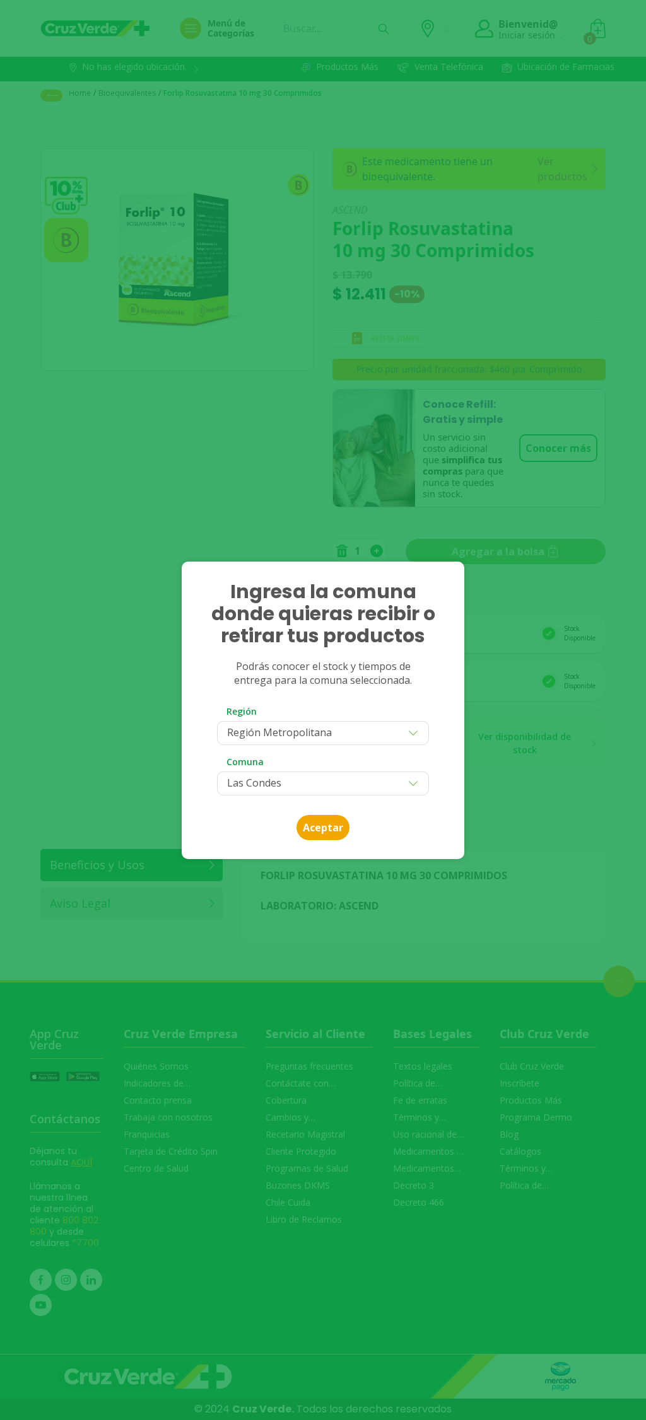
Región (241, 711)
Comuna (245, 762)
